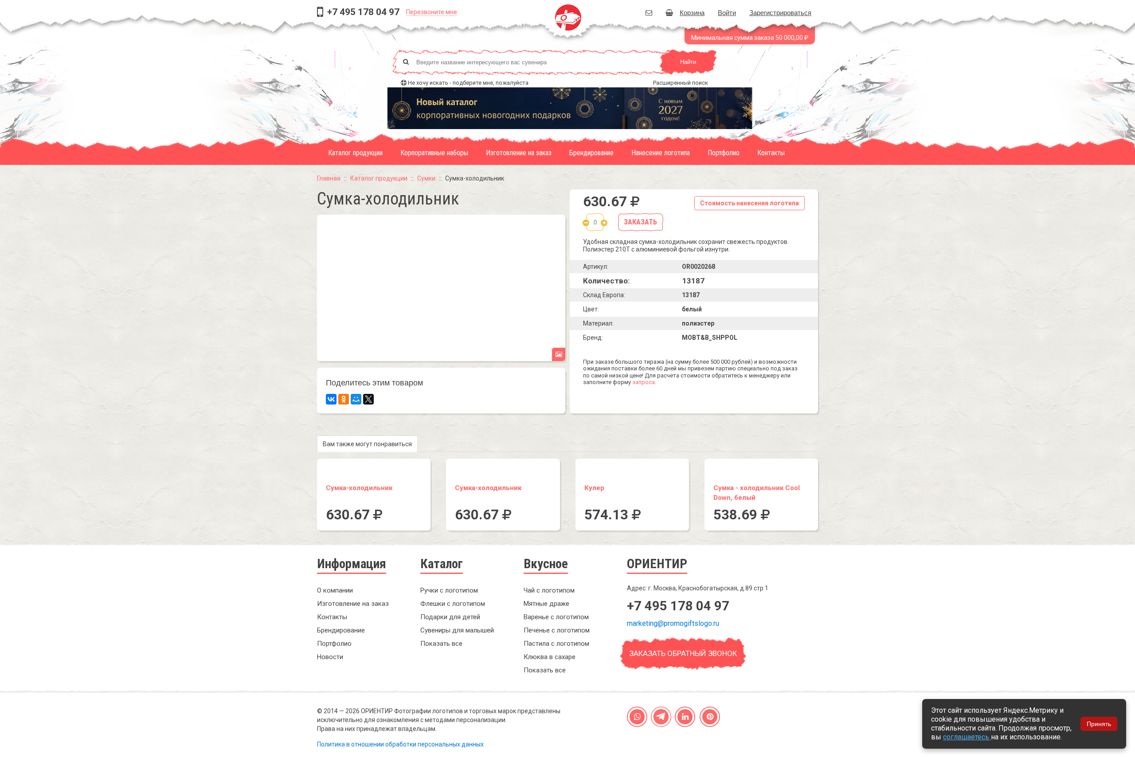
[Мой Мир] (356, 399)
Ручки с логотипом (449, 590)
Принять (1099, 723)
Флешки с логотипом (452, 604)
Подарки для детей (450, 617)
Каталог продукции (355, 153)
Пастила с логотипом (556, 644)
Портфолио (724, 153)
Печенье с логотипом (557, 630)
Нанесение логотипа (660, 153)
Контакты (771, 153)
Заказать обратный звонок (683, 653)
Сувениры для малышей (457, 630)
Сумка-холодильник (359, 488)
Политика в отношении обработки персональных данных (400, 744)
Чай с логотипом (549, 590)
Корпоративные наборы (434, 153)
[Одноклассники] (343, 399)
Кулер (594, 488)
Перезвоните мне (431, 12)
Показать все (441, 644)
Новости (330, 657)
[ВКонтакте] (331, 399)
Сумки (426, 178)
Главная (328, 178)
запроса (643, 382)
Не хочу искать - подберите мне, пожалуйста (468, 82)
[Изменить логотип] (558, 354)
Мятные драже (546, 604)
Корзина (692, 12)
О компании (335, 590)
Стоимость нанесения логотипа (749, 203)
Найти (688, 62)
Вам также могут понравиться (367, 444)
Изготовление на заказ (519, 153)
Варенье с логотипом (556, 617)
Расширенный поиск (680, 82)
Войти (727, 12)
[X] (368, 399)
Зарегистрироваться (780, 12)
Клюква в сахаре (549, 657)
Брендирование (591, 153)
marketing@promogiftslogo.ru (673, 623)
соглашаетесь (967, 737)
